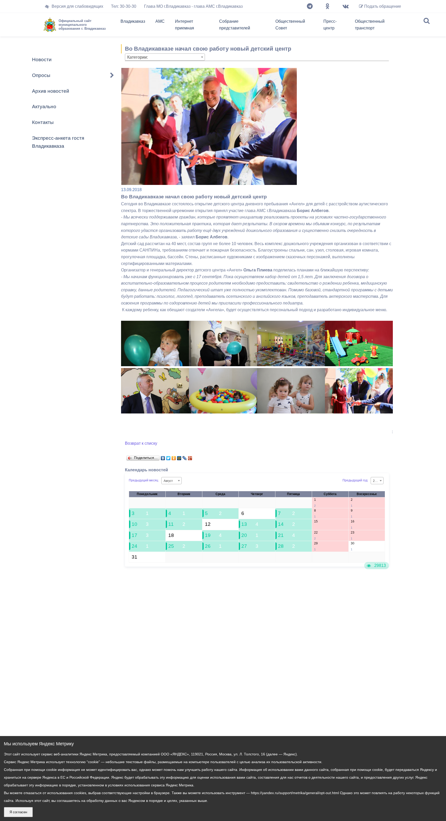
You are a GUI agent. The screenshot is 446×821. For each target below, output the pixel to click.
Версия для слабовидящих (77, 6)
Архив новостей (50, 91)
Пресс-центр (330, 24)
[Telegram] (309, 6)
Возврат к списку (141, 443)
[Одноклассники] (327, 6)
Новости (42, 59)
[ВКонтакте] (163, 457)
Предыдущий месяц (143, 480)
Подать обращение (382, 6)
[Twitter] (168, 457)
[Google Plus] (190, 457)
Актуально (44, 106)
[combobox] (165, 57)
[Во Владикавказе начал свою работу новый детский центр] (155, 365)
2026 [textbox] (376, 481)
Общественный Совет (290, 24)
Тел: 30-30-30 (123, 6)
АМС (160, 21)
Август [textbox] (168, 481)
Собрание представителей (234, 24)
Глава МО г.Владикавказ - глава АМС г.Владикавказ (193, 6)
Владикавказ (133, 21)
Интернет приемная (184, 24)
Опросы (41, 75)
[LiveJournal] (184, 457)
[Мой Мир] (179, 457)
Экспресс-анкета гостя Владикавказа (58, 142)
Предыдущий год (355, 480)
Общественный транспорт (370, 24)
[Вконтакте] (345, 6)
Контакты (43, 122)
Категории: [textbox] (137, 57)
